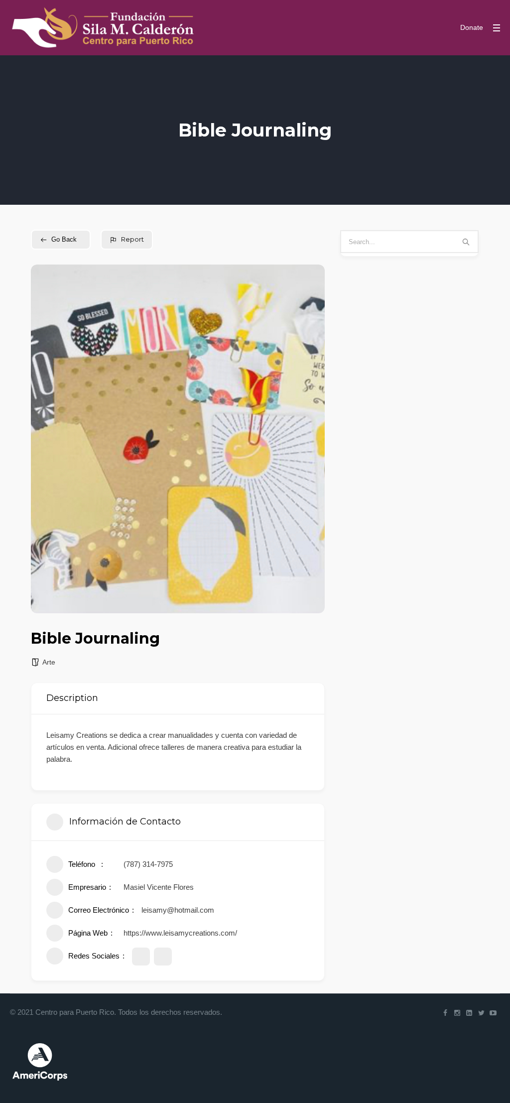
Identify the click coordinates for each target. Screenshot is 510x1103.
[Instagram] (457, 1013)
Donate (471, 27)
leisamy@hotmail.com (177, 910)
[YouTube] (493, 1013)
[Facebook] (445, 1013)
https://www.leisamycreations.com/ (180, 933)
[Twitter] (481, 1013)
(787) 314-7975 (148, 864)
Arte (48, 662)
